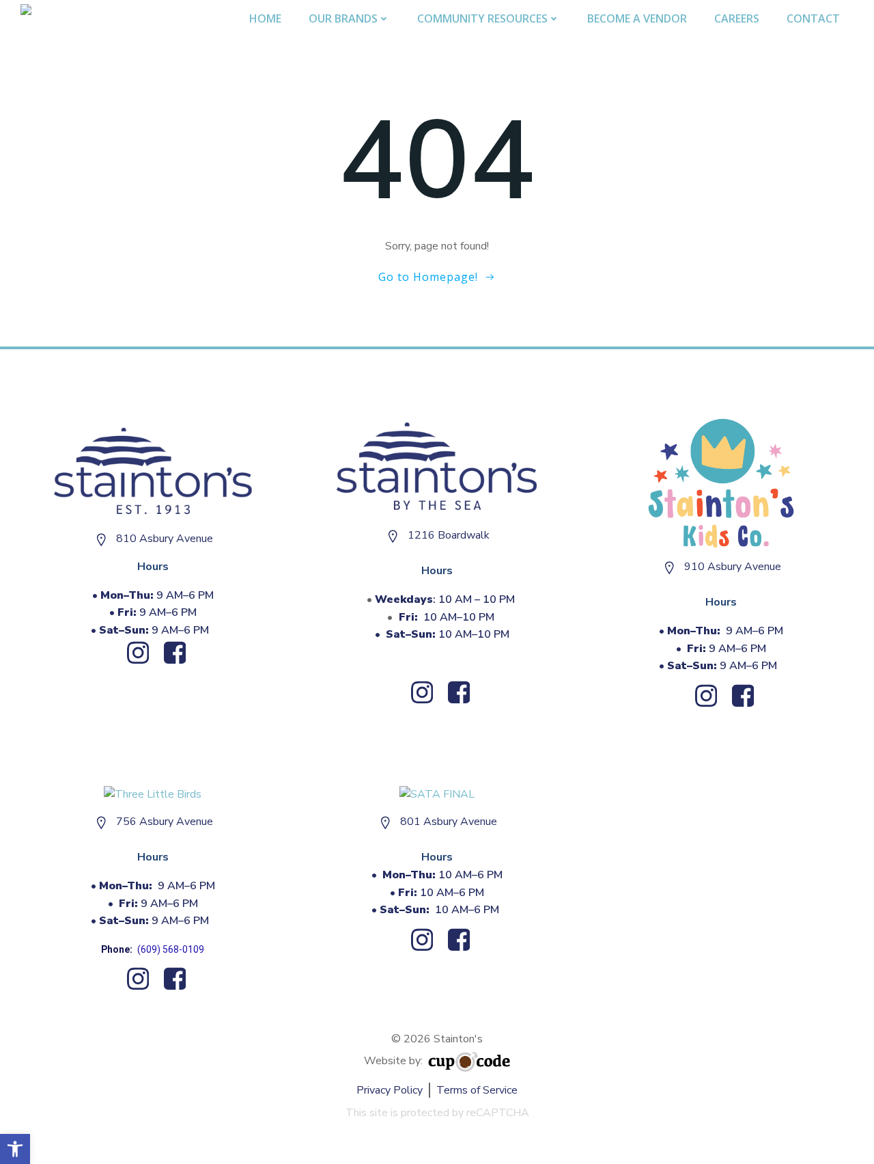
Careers (736, 18)
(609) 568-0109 (170, 949)
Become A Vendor (637, 18)
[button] (15, 1149)
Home (265, 18)
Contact (813, 18)
